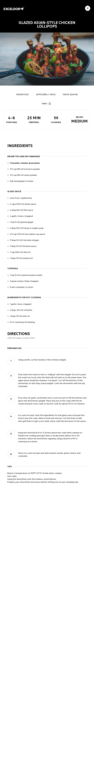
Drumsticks (22, 94)
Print (44, 103)
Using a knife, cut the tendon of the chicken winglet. (42, 359)
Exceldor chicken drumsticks (26, 163)
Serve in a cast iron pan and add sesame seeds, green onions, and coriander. (49, 454)
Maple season (70, 94)
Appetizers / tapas (46, 94)
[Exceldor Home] (14, 8)
